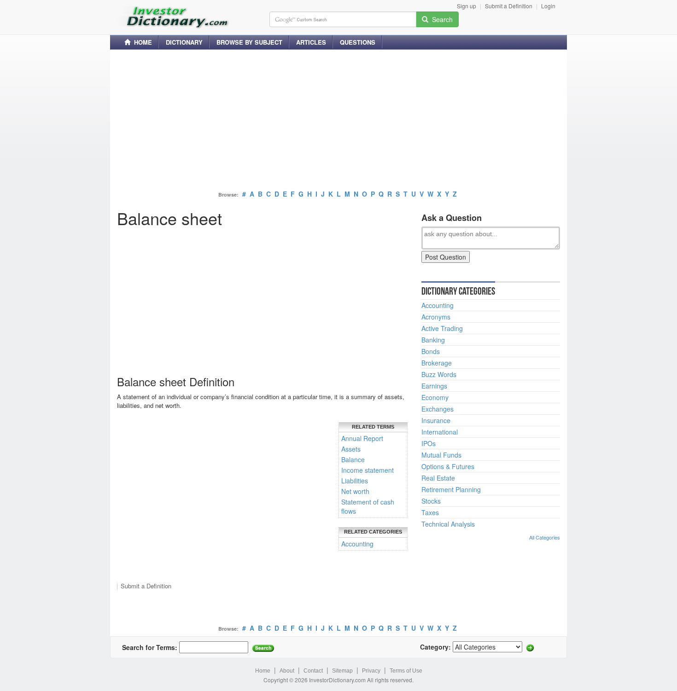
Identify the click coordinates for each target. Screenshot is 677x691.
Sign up (466, 6)
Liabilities (354, 480)
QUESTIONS (357, 42)
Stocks (431, 500)
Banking (433, 339)
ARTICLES (311, 42)
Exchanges (437, 408)
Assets (351, 448)
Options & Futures (447, 466)
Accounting (357, 543)
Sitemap (342, 671)
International (439, 431)
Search (440, 19)
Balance (353, 459)
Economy (435, 397)
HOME (141, 42)
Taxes (430, 512)
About (287, 671)
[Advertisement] (338, 121)
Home (262, 671)
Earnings (434, 385)
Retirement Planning (451, 489)
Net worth (355, 491)
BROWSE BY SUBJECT (249, 42)
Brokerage (436, 362)
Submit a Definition (508, 6)
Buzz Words (438, 374)
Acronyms (435, 316)
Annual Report (362, 438)
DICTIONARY (184, 42)
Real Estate (438, 477)
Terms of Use (406, 671)
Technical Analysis (448, 523)
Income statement (367, 470)
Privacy (371, 671)
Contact (313, 671)
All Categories (544, 537)
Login (548, 6)
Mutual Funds (441, 454)
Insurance (435, 420)
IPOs (428, 443)
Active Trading (442, 328)
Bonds (430, 351)
